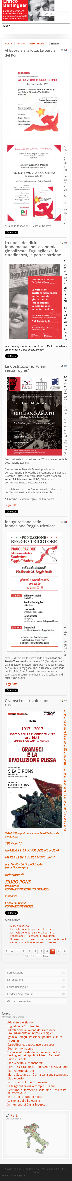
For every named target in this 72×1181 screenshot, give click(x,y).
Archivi (21, 43)
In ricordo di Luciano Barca (24, 1097)
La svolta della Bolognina (23, 1100)
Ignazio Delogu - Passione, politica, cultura (34, 1037)
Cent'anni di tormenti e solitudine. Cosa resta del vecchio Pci (36, 1091)
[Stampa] (61, 50)
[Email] (65, 50)
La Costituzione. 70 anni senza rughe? (27, 368)
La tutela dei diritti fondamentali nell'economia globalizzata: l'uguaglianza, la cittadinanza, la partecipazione (33, 249)
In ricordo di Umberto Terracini (27, 1082)
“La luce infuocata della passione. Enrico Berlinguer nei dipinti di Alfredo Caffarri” (33, 1054)
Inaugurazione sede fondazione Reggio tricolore (30, 524)
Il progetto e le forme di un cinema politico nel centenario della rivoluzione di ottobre (38, 941)
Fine (45, 956)
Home (8, 43)
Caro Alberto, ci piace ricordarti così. (30, 1044)
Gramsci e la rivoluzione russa (27, 702)
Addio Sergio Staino (20, 1022)
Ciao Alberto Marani (20, 1070)
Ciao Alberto (15, 1078)
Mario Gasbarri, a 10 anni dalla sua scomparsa (37, 1074)
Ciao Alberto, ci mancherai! (25, 1063)
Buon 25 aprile (17, 1059)
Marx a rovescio (19, 926)
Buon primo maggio (20, 1048)
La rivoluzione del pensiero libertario (32, 929)
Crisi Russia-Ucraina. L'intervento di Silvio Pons (37, 1067)
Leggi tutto (11, 505)
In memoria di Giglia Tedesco (26, 1104)
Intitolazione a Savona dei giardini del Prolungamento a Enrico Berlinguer (31, 1031)
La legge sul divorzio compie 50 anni (31, 1086)
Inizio (9, 951)
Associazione (36, 43)
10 (26, 956)
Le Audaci (13, 1041)
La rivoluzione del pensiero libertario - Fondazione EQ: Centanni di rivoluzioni (33, 934)
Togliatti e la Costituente (23, 1026)
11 (32, 956)
